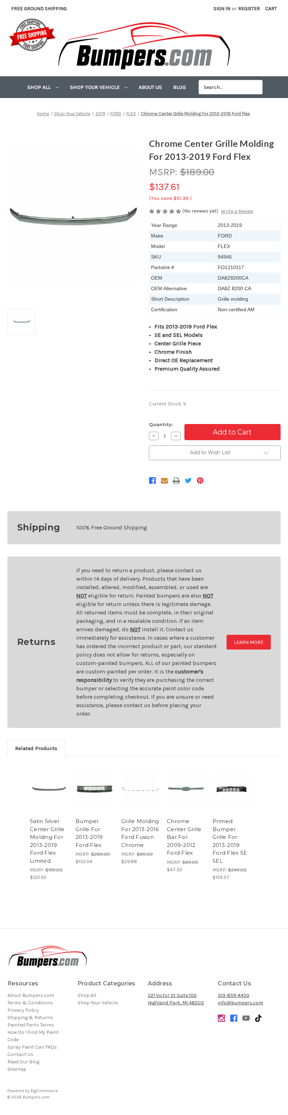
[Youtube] (246, 1018)
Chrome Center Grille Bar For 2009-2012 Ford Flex (184, 837)
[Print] (176, 480)
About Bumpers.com (30, 995)
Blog (179, 87)
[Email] (164, 480)
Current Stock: (167, 403)
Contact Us (20, 1054)
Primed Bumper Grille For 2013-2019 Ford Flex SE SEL (229, 841)
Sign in (222, 9)
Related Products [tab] (36, 748)
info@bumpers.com (240, 1003)
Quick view (49, 780)
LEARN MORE (248, 642)
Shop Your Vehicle (95, 87)
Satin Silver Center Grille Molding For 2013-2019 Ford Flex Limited (47, 841)
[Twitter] (188, 480)
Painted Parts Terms (30, 1025)
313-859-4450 (233, 995)
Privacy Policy (23, 1010)
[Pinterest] (200, 480)
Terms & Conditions (30, 1003)
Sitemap (16, 1069)
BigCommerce (44, 1090)
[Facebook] (152, 480)
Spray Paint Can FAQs (32, 1047)
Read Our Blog (23, 1062)
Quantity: (161, 424)
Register (249, 9)
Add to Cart (49, 797)
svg (258, 1018)
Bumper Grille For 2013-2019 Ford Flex (89, 833)
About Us (150, 87)
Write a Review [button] (237, 211)
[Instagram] (221, 1018)
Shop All (39, 87)
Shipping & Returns (30, 1018)
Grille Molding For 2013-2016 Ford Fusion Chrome (140, 833)
